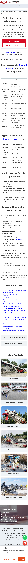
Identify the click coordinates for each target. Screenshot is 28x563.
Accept (22, 559)
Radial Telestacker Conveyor (11, 531)
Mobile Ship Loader (18, 528)
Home (3, 5)
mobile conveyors (10, 52)
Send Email (15, 41)
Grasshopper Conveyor (11, 537)
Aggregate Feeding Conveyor (12, 308)
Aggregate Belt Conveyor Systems (14, 330)
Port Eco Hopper (20, 535)
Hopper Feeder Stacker (18, 533)
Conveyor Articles (16, 5)
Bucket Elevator (9, 542)
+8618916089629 (8, 512)
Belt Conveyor (19, 540)
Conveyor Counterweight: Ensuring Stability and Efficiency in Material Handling (14, 313)
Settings (6, 559)
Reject (14, 559)
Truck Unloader (7, 535)
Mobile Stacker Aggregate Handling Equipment (15, 337)
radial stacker (20, 239)
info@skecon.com (8, 515)
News (8, 5)
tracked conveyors (12, 139)
